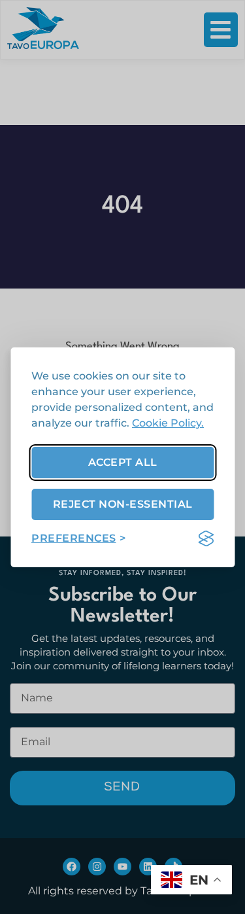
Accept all (122, 462)
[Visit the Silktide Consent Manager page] (206, 538)
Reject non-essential (123, 504)
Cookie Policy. (168, 423)
